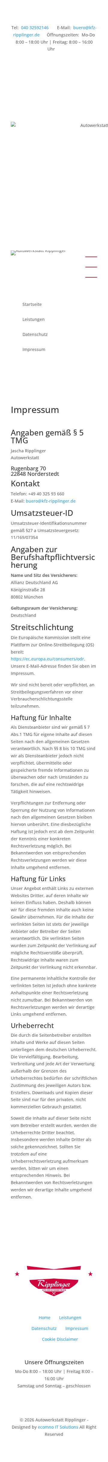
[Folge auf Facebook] (15, 66)
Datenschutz (35, 334)
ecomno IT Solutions (58, 1427)
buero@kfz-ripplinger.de (51, 501)
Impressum (33, 349)
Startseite (32, 304)
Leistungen (33, 319)
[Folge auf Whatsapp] (27, 66)
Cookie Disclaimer (60, 1339)
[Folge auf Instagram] (39, 66)
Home (44, 1317)
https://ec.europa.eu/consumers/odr (47, 659)
